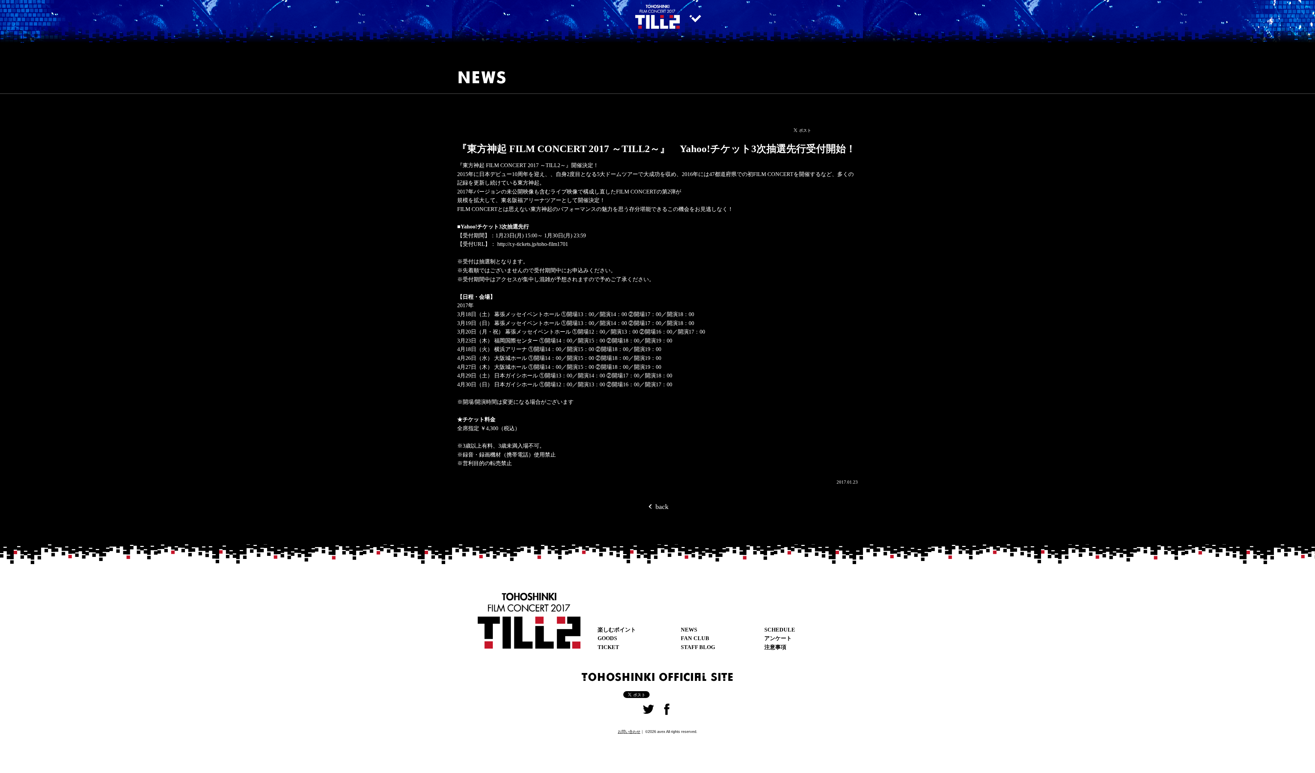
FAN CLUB (695, 638)
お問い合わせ (629, 732)
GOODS (607, 638)
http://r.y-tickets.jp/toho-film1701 (532, 244)
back (661, 506)
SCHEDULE (779, 630)
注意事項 (775, 647)
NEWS (689, 630)
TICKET (608, 647)
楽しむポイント (617, 630)
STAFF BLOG (698, 647)
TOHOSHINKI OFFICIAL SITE (657, 676)
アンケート (778, 638)
